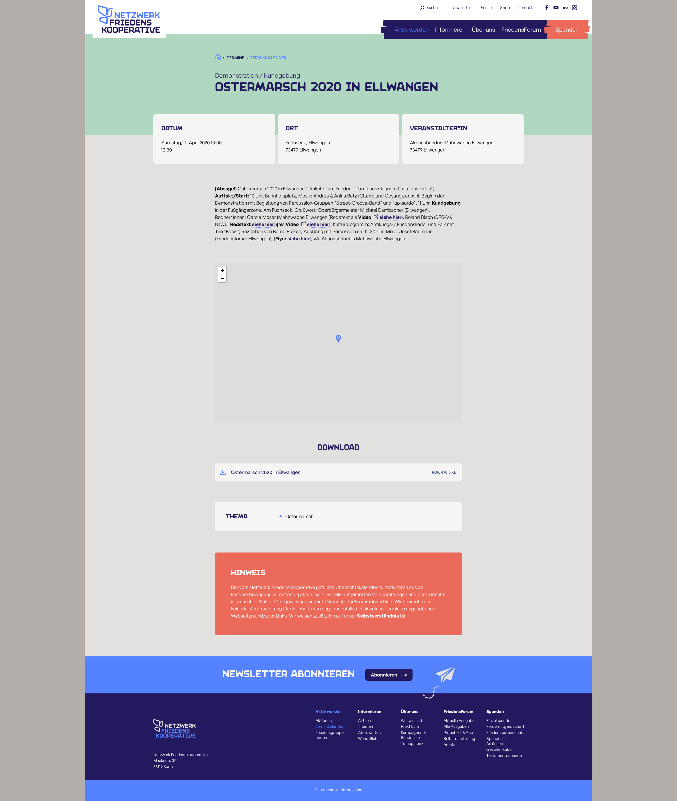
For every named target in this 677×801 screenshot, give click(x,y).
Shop (505, 7)
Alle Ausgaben (456, 726)
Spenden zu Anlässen (496, 741)
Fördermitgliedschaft (505, 726)
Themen (365, 726)
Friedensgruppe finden (329, 735)
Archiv (449, 744)
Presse (485, 7)
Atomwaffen (369, 732)
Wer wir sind (411, 720)
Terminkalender (329, 726)
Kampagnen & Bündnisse (413, 735)
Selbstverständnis (378, 616)
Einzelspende (498, 720)
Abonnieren (384, 675)
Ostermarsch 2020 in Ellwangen (265, 472)
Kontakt (525, 7)
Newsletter (461, 7)
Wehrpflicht (368, 738)
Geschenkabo (499, 749)
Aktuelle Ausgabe (458, 720)
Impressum (352, 790)
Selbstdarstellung (459, 738)
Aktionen (323, 720)
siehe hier (390, 217)
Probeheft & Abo (458, 732)
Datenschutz (326, 790)
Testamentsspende (504, 755)
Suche (432, 7)
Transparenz (412, 743)
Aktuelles (366, 720)
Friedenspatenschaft (505, 732)
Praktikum (410, 726)
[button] (338, 339)
